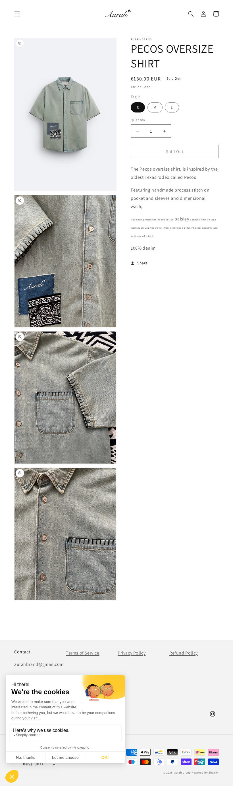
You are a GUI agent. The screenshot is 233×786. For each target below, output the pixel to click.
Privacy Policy (131, 653)
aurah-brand (182, 772)
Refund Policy (183, 653)
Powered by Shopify (205, 772)
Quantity (138, 120)
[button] (17, 14)
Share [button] (142, 262)
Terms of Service (82, 653)
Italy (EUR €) (33, 764)
